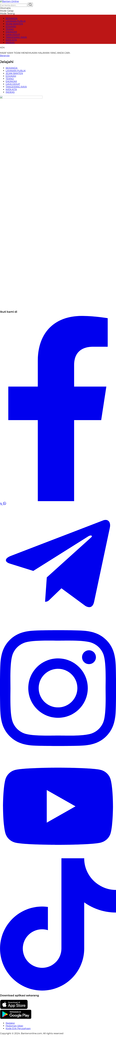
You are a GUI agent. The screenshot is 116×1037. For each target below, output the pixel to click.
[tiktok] (58, 989)
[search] (30, 5)
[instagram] (58, 753)
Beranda (4, 55)
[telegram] (58, 620)
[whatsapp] (4, 504)
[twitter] (1, 504)
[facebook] (58, 500)
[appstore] (14, 1008)
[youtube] (58, 857)
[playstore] (15, 1018)
